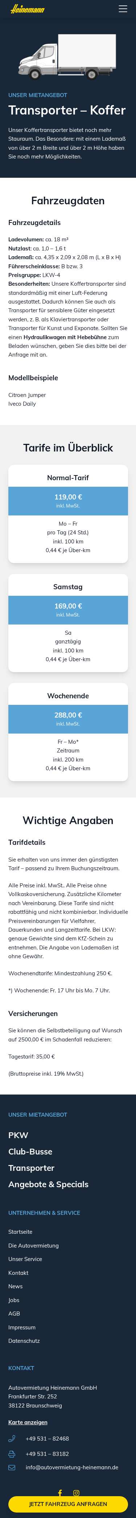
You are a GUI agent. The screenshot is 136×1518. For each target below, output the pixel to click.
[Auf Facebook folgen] (60, 1494)
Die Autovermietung (33, 1245)
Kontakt (18, 1272)
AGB (14, 1313)
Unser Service (25, 1259)
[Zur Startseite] (27, 8)
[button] (123, 8)
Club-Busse (30, 1151)
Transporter (31, 1167)
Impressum (22, 1327)
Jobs (13, 1300)
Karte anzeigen (28, 1422)
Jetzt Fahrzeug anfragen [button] (68, 1504)
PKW (18, 1135)
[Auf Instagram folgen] (76, 1494)
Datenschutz (24, 1340)
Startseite (20, 1231)
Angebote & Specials (48, 1184)
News (15, 1286)
